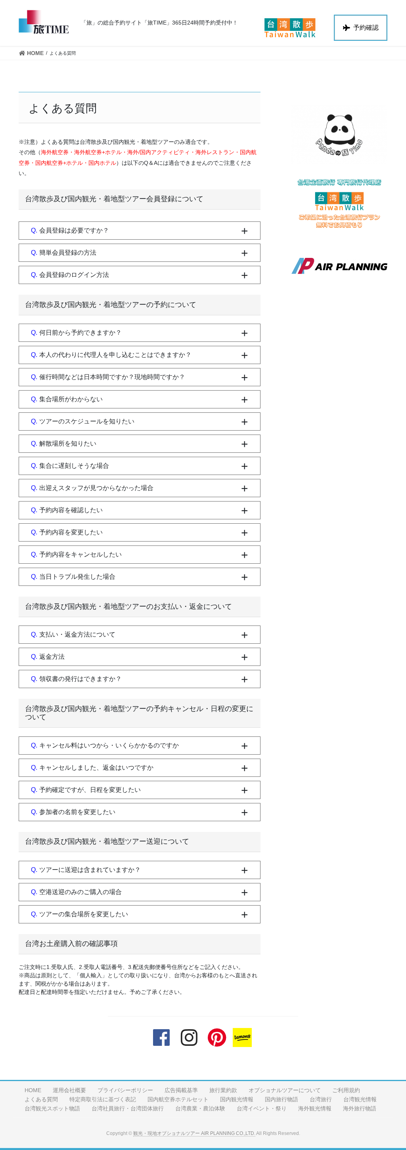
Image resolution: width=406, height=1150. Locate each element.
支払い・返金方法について (77, 634)
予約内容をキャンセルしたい (80, 554)
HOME (33, 1090)
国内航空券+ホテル (59, 163)
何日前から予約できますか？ (80, 332)
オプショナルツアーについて (285, 1090)
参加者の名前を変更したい (77, 812)
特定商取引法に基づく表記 (102, 1099)
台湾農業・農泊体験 (200, 1108)
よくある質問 (41, 1099)
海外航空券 (55, 152)
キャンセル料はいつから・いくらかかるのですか (109, 745)
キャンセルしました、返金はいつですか (96, 767)
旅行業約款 (223, 1090)
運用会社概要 (69, 1090)
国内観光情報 (236, 1099)
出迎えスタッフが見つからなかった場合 (96, 487)
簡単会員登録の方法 (67, 252)
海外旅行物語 (359, 1108)
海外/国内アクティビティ (158, 152)
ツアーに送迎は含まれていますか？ (90, 869)
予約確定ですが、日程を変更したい (90, 789)
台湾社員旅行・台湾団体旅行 (128, 1108)
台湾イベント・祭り (262, 1108)
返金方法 (52, 656)
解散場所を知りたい (67, 443)
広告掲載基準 (181, 1090)
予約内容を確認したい (71, 510)
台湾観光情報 (360, 1099)
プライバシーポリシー (125, 1090)
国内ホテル (102, 163)
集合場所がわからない (71, 399)
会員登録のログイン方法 (74, 274)
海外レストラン (214, 152)
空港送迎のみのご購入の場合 (80, 892)
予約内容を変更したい (71, 532)
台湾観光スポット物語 (52, 1108)
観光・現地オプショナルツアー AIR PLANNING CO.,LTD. (194, 1133)
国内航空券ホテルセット (178, 1099)
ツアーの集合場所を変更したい (83, 914)
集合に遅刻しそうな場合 (74, 465)
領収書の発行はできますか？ (80, 678)
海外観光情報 (314, 1108)
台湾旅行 (321, 1099)
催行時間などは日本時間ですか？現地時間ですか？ (112, 377)
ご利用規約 (346, 1090)
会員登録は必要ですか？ (74, 230)
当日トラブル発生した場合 (77, 576)
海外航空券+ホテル (98, 152)
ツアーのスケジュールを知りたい (86, 421)
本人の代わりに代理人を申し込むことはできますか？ (115, 354)
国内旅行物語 (281, 1099)
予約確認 (366, 27)
